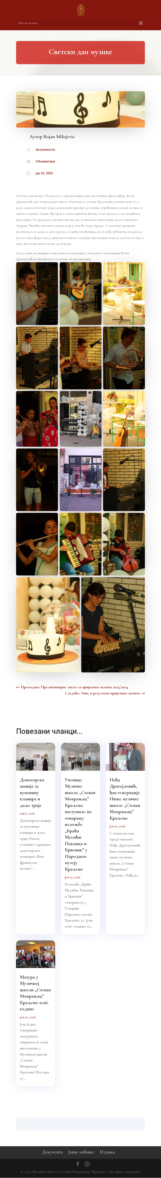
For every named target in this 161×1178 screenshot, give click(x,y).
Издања (107, 1152)
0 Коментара (45, 161)
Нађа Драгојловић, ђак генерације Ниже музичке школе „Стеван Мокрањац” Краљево (125, 799)
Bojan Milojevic (59, 137)
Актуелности (45, 150)
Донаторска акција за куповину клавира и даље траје (32, 792)
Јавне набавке (81, 1152)
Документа (52, 1152)
